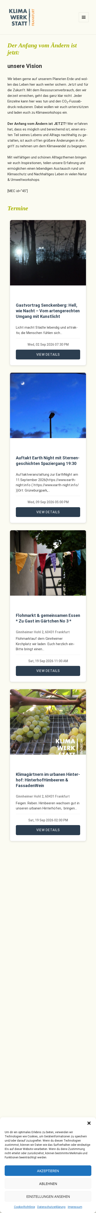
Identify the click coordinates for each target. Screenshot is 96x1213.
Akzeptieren (48, 1170)
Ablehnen (48, 1183)
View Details (48, 354)
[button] (89, 1123)
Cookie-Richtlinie (24, 1207)
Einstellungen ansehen (48, 1196)
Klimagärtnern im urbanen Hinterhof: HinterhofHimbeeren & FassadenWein (48, 780)
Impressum (75, 1207)
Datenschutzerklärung (51, 1207)
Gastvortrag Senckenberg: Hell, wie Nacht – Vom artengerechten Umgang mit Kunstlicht (48, 311)
